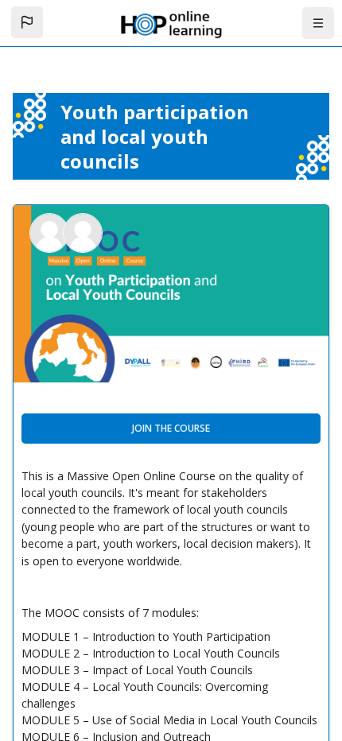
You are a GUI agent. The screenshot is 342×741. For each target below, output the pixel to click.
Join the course (171, 428)
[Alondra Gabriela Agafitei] (83, 231)
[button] (27, 22)
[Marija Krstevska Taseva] (50, 231)
